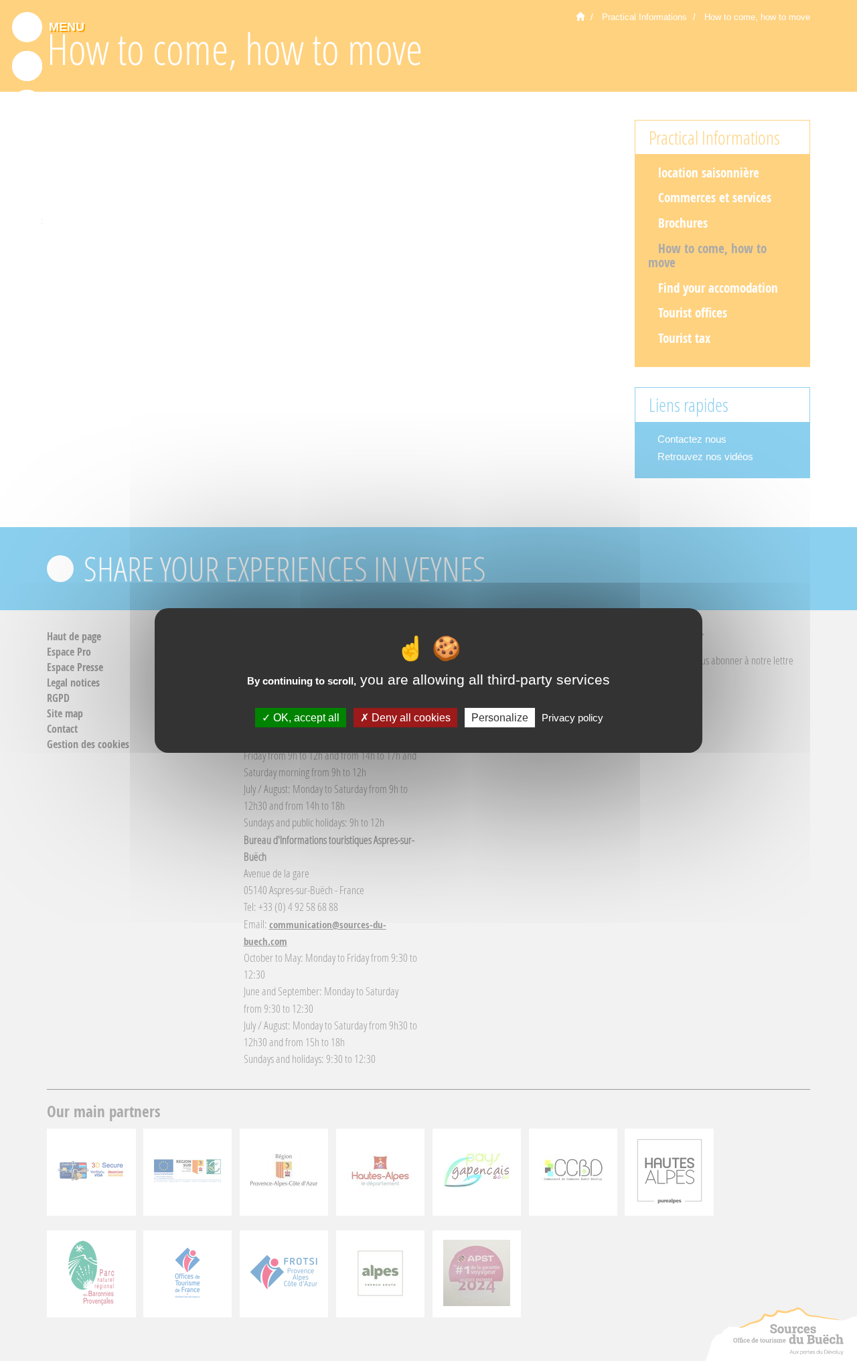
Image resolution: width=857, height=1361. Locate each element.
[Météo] (27, 183)
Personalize (499, 717)
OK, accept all (304, 717)
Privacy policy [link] (572, 717)
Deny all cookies (410, 717)
